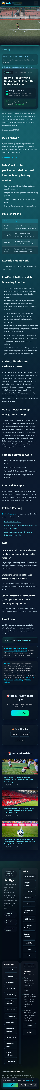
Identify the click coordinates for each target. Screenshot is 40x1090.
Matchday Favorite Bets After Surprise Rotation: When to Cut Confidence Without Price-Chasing (18, 779)
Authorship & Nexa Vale (10, 1029)
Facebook (25, 734)
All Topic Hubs (27, 67)
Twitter (14, 734)
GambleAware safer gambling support (15, 651)
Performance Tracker (28, 911)
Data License (11, 1016)
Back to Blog (6, 50)
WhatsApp (20, 740)
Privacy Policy (10, 982)
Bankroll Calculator (27, 935)
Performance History (10, 1044)
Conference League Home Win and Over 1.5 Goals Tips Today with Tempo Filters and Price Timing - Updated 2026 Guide (19, 841)
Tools (29, 904)
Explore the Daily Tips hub (12, 522)
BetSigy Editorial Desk (16, 91)
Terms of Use (10, 988)
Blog (11, 57)
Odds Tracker (29, 919)
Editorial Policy (18, 680)
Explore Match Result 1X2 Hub (12, 67)
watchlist (29, 943)
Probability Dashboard (28, 926)
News (29, 955)
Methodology (30, 677)
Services (29, 1026)
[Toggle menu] (36, 3)
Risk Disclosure (8, 680)
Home (5, 57)
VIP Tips (29, 891)
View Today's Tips (20, 713)
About (11, 970)
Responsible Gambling (10, 1002)
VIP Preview (29, 898)
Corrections (11, 1061)
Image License (11, 1010)
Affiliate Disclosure (9, 1053)
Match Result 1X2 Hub (21, 57)
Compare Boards (27, 884)
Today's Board (29, 876)
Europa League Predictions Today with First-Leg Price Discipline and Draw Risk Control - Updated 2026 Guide (19, 810)
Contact (10, 976)
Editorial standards (19, 104)
